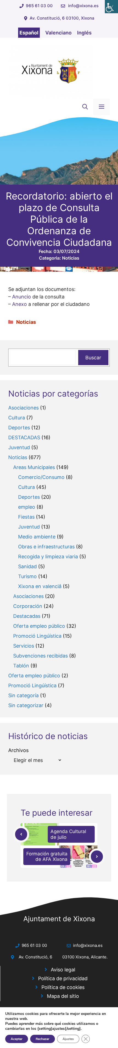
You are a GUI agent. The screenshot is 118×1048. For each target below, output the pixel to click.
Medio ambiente (36, 537)
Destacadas (26, 616)
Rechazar (42, 1039)
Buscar (93, 357)
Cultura (16, 418)
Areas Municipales (34, 467)
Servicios (23, 646)
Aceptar (17, 1039)
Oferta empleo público (39, 626)
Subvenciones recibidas (40, 656)
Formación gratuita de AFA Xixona (47, 856)
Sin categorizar (25, 705)
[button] (85, 107)
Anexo (19, 304)
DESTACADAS (24, 437)
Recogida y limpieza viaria (48, 556)
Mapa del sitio (63, 996)
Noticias (70, 258)
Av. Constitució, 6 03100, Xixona (62, 18)
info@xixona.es (83, 5)
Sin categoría (23, 695)
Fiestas (26, 517)
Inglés (84, 33)
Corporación (27, 606)
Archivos (18, 750)
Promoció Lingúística (37, 636)
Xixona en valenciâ (39, 586)
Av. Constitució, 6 (35, 957)
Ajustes (68, 1039)
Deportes (19, 427)
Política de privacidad (63, 978)
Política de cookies (63, 987)
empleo (26, 507)
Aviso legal (63, 969)
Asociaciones (23, 408)
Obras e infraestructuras (46, 546)
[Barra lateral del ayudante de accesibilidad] (111, 6)
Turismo (27, 576)
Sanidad (27, 566)
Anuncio (21, 297)
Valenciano (58, 33)
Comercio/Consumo (41, 477)
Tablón (21, 666)
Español (28, 33)
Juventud (19, 447)
